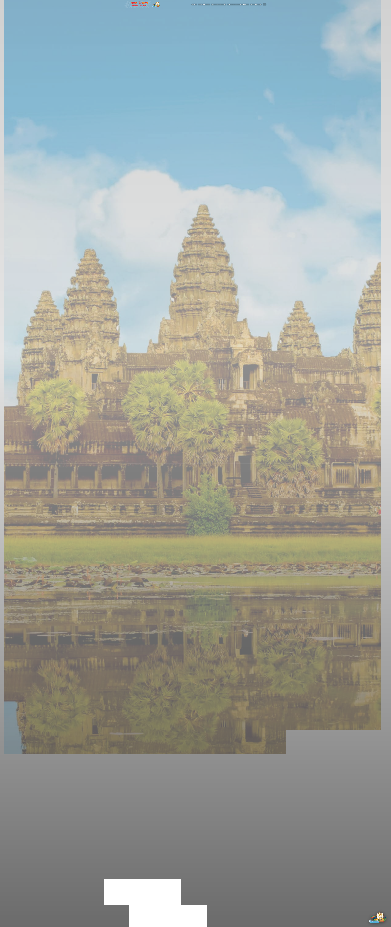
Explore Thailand (153, 915)
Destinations (204, 4)
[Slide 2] (194, 924)
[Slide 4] (198, 924)
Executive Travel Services (238, 4)
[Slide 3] (196, 924)
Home (194, 4)
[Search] (265, 4)
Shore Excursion (218, 4)
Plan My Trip (256, 4)
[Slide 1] (192, 924)
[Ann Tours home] (142, 4)
